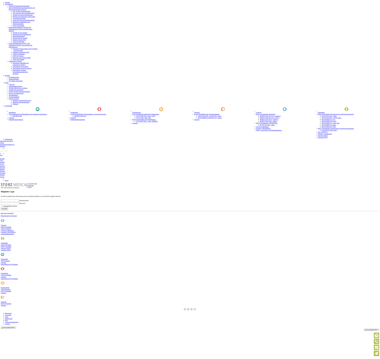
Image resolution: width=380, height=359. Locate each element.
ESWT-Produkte (6, 229)
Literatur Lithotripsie (7, 230)
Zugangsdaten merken (10, 206)
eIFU (6, 320)
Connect (7, 324)
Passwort (22, 203)
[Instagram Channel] (191, 310)
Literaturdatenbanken (7, 234)
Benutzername (23, 200)
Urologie (3, 225)
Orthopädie (4, 243)
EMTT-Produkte (6, 246)
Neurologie (4, 259)
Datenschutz (8, 318)
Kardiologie (4, 273)
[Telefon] (376, 343)
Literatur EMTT (6, 250)
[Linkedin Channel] (185, 310)
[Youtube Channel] (194, 310)
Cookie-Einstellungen (11, 322)
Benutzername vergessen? (9, 216)
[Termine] (376, 349)
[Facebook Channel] (188, 310)
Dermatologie (5, 287)
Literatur (3, 263)
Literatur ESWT (6, 248)
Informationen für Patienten (9, 264)
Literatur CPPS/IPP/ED (8, 232)
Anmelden (4, 209)
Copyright (8, 315)
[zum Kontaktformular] (376, 337)
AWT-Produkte (5, 289)
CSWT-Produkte (6, 275)
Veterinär (3, 302)
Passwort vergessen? (7, 213)
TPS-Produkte (5, 261)
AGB (6, 317)
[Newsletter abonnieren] (376, 356)
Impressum (8, 313)
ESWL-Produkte (6, 227)
